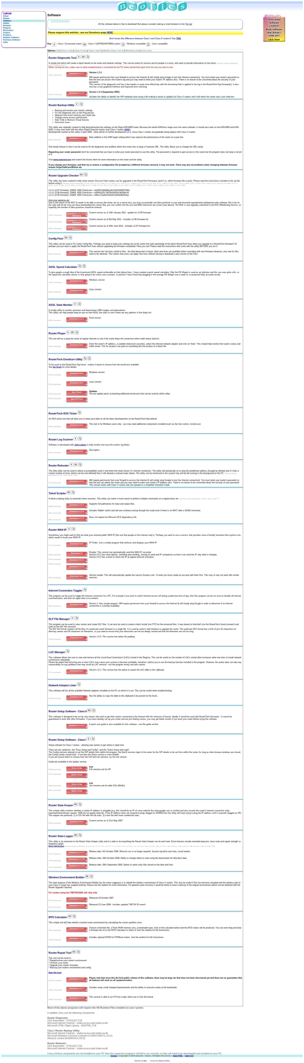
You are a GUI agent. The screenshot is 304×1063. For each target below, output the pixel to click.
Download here (76, 281)
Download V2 (77, 553)
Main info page (55, 973)
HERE (110, 32)
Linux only (146, 50)
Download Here (77, 822)
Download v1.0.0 (76, 929)
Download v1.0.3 (76, 319)
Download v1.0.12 (77, 725)
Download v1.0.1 (76, 938)
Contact (6, 33)
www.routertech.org (62, 160)
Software (7, 21)
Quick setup (76, 775)
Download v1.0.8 (76, 998)
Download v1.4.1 (76, 481)
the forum (57, 367)
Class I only (67, 50)
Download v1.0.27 (77, 852)
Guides (6, 23)
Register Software (11, 37)
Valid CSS (189, 1056)
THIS (178, 38)
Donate (6, 18)
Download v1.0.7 (76, 505)
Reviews (7, 25)
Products (7, 35)
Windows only (132, 50)
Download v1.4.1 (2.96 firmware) (77, 221)
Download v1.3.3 (76, 93)
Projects (7, 28)
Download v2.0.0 (76, 252)
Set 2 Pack (77, 392)
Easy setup (77, 768)
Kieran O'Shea (164, 1061)
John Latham (80, 445)
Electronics (8, 30)
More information (56, 846)
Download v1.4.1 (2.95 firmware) (77, 215)
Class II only (80, 50)
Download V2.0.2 (76, 566)
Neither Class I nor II (113, 50)
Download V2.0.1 (76, 560)
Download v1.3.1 (76, 73)
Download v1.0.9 (76, 511)
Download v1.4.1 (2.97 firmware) (77, 228)
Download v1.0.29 (77, 866)
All (57, 50)
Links (5, 42)
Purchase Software (11, 40)
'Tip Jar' (188, 24)
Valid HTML (178, 1056)
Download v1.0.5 (76, 979)
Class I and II (95, 50)
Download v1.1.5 (76, 138)
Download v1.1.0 (76, 518)
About (5, 16)
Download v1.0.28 (77, 859)
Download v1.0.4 (76, 905)
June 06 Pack (77, 399)
